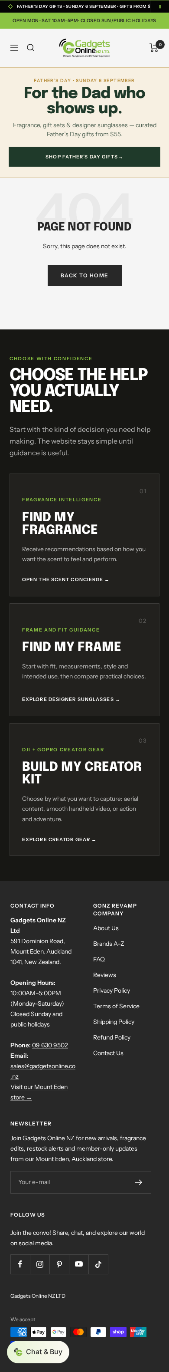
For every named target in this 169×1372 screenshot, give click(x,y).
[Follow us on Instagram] (39, 1264)
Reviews (104, 975)
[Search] (31, 48)
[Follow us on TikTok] (98, 1264)
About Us (106, 928)
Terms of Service (116, 1006)
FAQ (99, 959)
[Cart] (154, 47)
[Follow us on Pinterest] (59, 1264)
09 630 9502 (50, 1045)
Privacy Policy (111, 990)
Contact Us (108, 1053)
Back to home (85, 275)
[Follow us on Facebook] (20, 1264)
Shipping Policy (113, 1022)
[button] (38, 1352)
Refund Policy (111, 1037)
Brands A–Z (108, 944)
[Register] (138, 1182)
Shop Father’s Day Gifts (84, 157)
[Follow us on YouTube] (78, 1264)
